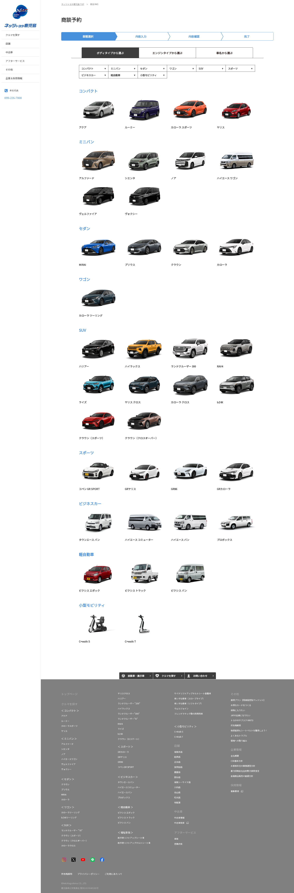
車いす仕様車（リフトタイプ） (188, 703)
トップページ (69, 694)
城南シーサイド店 (182, 782)
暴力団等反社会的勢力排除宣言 (245, 770)
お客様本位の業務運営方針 (243, 765)
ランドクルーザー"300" (129, 713)
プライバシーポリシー (88, 873)
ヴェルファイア (68, 764)
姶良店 (177, 756)
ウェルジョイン (181, 708)
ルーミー (65, 720)
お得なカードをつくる (241, 705)
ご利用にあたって (113, 873)
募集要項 (235, 791)
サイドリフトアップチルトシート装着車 (192, 693)
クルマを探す (69, 704)
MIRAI (63, 794)
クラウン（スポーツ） (71, 835)
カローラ (65, 799)
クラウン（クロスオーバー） (74, 840)
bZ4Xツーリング (69, 817)
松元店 (177, 797)
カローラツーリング (70, 812)
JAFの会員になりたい (240, 715)
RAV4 (120, 723)
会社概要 (235, 755)
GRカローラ (123, 751)
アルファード (67, 743)
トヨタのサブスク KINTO (242, 720)
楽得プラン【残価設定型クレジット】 (248, 700)
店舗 (177, 746)
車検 (176, 838)
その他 (235, 694)
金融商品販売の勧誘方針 (242, 776)
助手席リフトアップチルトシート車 (134, 842)
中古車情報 (179, 817)
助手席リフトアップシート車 (131, 837)
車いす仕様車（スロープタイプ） (189, 698)
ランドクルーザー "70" (72, 830)
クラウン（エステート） (129, 738)
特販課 (177, 802)
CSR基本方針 (237, 760)
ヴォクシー (66, 769)
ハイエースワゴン (69, 759)
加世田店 (178, 767)
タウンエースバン (126, 782)
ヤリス (64, 730)
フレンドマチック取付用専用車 (188, 713)
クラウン (65, 784)
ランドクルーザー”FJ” (128, 718)
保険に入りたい (238, 710)
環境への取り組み (239, 740)
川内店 (177, 787)
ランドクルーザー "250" (129, 703)
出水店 (177, 761)
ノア (63, 754)
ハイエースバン (125, 792)
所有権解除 (236, 725)
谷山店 (177, 792)
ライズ (121, 728)
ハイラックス (124, 708)
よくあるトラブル (239, 735)
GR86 (120, 761)
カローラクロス (68, 845)
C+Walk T (178, 736)
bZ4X (120, 733)
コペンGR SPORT (126, 767)
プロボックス (124, 797)
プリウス (65, 789)
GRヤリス (122, 756)
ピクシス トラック (126, 817)
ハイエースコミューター (129, 787)
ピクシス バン (124, 822)
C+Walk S (178, 731)
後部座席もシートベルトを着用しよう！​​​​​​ (249, 730)
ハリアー (122, 698)
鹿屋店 (177, 772)
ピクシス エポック (126, 812)
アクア (64, 715)
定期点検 (178, 843)
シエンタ (65, 748)
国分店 (177, 777)
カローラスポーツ (69, 725)
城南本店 (178, 751)
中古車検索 (179, 822)
